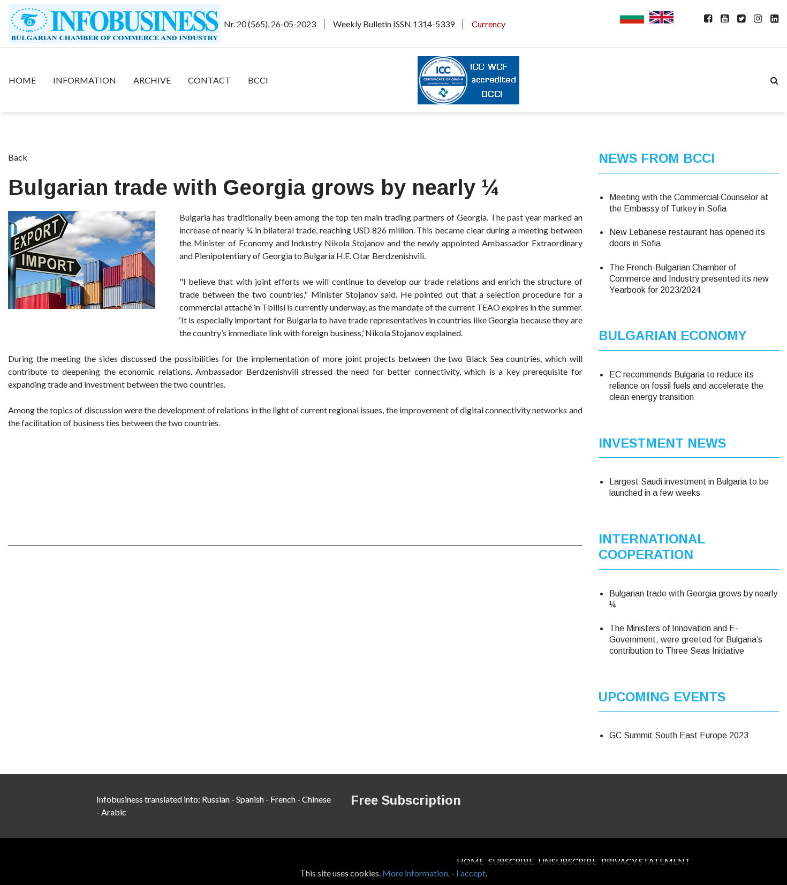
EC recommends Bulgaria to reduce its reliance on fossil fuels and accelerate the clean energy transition (686, 386)
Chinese (316, 799)
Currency (488, 24)
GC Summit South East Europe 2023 (678, 735)
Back (17, 157)
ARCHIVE (152, 80)
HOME (22, 80)
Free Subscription (406, 800)
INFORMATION (84, 80)
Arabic (113, 812)
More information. (416, 873)
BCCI (258, 80)
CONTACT (209, 80)
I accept (471, 873)
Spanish (250, 799)
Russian (216, 799)
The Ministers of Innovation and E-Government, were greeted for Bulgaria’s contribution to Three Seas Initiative (685, 639)
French (283, 799)
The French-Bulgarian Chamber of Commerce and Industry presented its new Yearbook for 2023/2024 (689, 278)
